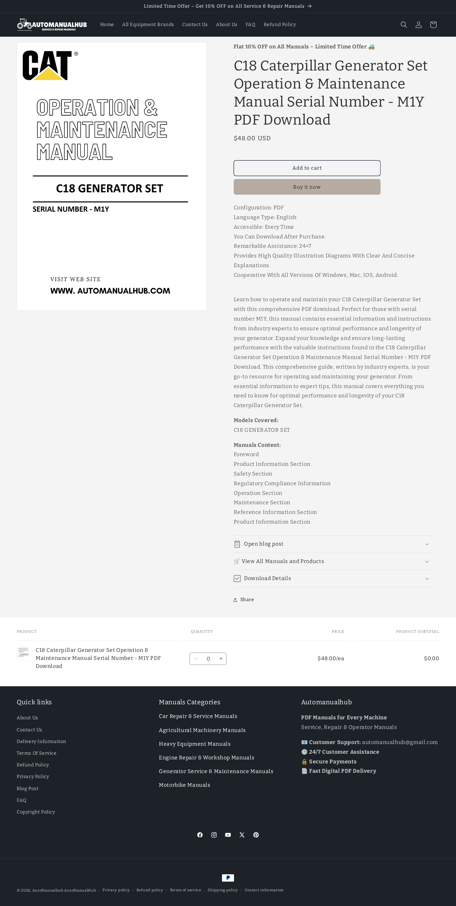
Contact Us (29, 730)
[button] (404, 24)
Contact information (264, 890)
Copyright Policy (36, 812)
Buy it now (307, 187)
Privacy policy (116, 890)
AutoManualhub (47, 890)
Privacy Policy (33, 777)
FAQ (22, 800)
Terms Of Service (37, 753)
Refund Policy (33, 765)
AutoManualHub (80, 890)
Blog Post (27, 788)
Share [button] (247, 599)
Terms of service (185, 890)
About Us (27, 718)
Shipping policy (223, 890)
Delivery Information (41, 741)
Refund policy (150, 890)
